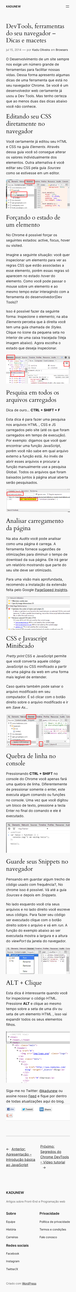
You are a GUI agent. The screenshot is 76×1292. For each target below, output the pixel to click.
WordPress (29, 1283)
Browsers (62, 49)
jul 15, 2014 (13, 49)
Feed (32, 1096)
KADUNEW (13, 6)
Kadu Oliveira (41, 49)
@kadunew (48, 1091)
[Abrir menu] (67, 6)
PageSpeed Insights (51, 590)
